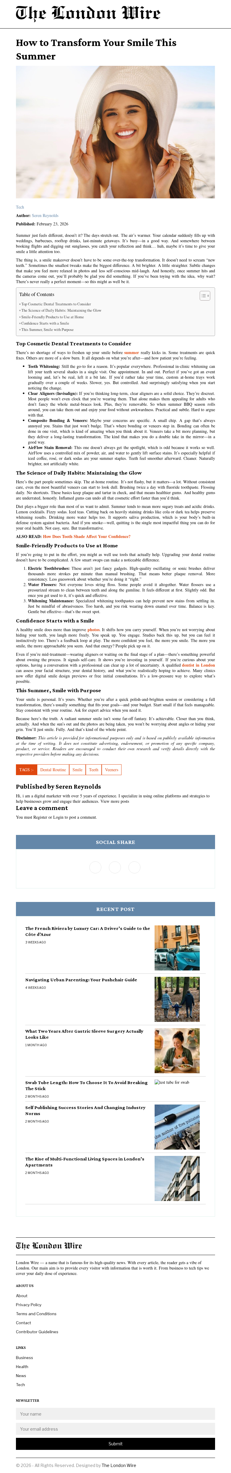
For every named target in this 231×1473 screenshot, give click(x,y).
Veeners (111, 769)
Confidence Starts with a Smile (45, 323)
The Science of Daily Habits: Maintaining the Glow (61, 310)
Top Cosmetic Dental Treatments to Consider (56, 304)
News (21, 1375)
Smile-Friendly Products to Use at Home (52, 316)
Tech (20, 207)
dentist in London (198, 665)
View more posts (114, 801)
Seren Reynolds (45, 215)
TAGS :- (26, 769)
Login (58, 817)
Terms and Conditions (36, 1313)
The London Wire (119, 1465)
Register (40, 817)
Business (24, 1357)
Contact (23, 1322)
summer (131, 352)
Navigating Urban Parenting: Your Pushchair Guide (81, 979)
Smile (77, 769)
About (21, 1295)
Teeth (93, 769)
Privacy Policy (29, 1304)
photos (94, 629)
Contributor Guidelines (37, 1331)
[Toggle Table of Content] (202, 296)
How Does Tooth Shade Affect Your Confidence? (87, 536)
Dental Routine (53, 769)
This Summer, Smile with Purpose (47, 329)
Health (22, 1366)
